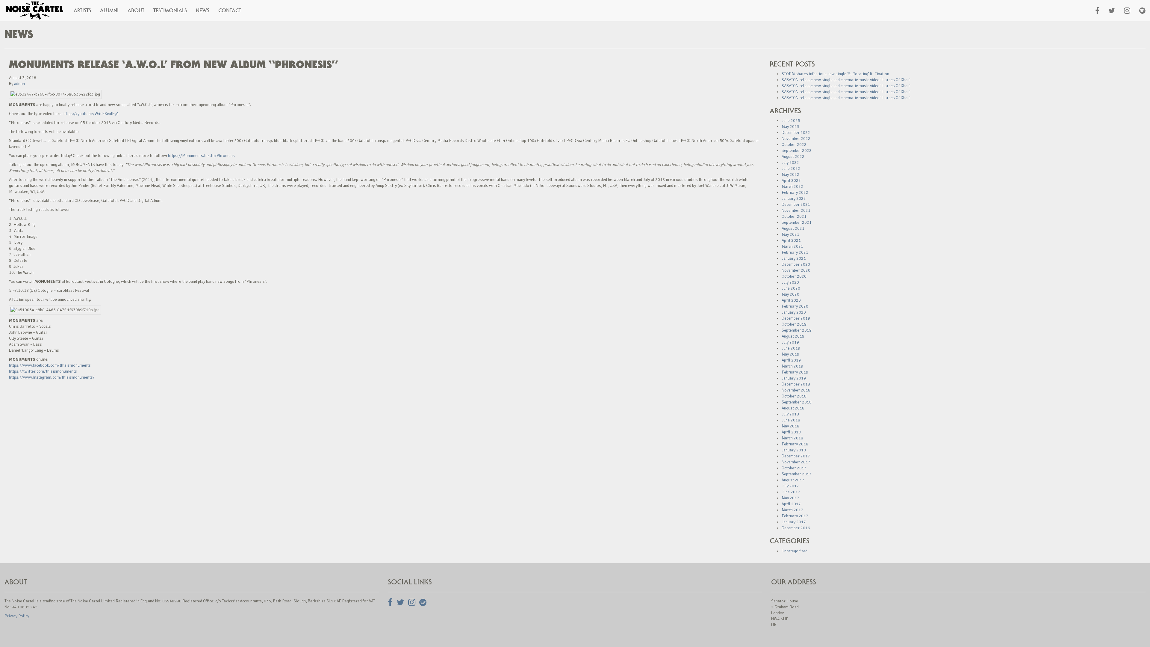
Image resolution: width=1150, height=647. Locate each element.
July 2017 (790, 486)
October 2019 (794, 324)
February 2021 (795, 252)
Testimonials (170, 10)
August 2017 (793, 480)
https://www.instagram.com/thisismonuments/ (52, 377)
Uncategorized (794, 551)
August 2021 (793, 228)
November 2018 (796, 390)
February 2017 (795, 515)
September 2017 (797, 474)
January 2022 (794, 198)
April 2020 (791, 300)
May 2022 (790, 174)
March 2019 (792, 366)
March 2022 (792, 186)
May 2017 (790, 498)
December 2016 (796, 527)
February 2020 (795, 306)
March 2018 (792, 438)
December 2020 (796, 264)
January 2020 (794, 312)
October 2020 (794, 276)
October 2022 (794, 144)
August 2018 (793, 408)
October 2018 (794, 396)
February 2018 (795, 444)
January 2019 (794, 378)
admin (19, 83)
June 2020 (791, 288)
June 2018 (791, 420)
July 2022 (790, 162)
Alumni (109, 10)
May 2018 (790, 426)
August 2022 (793, 156)
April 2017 (791, 504)
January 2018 (794, 450)
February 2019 (795, 372)
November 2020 (796, 270)
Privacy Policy (16, 616)
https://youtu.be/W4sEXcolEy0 (91, 113)
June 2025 (791, 120)
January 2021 (794, 258)
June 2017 (791, 492)
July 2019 (790, 342)
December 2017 (796, 456)
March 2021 (792, 246)
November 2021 (796, 210)
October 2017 (794, 468)
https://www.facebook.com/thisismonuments (50, 365)
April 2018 (791, 432)
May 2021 (790, 234)
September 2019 (797, 330)
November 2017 (796, 462)
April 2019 (791, 360)
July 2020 (790, 282)
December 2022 (796, 132)
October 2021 (794, 216)
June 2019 (791, 348)
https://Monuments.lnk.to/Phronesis (201, 155)
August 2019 (793, 336)
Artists (82, 10)
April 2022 (791, 180)
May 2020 (790, 294)
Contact (229, 10)
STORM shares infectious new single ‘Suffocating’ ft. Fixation (835, 73)
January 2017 (794, 521)
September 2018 (797, 402)
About (136, 10)
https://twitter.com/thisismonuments (43, 371)
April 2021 (791, 240)
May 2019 (790, 354)
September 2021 (797, 222)
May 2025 (790, 126)
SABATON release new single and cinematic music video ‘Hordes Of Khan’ (846, 79)
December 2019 (796, 318)
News (202, 10)
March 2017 (792, 510)
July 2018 (790, 414)
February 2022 (795, 192)
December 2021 (796, 204)
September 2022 (797, 150)
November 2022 (796, 138)
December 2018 (796, 384)
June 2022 (791, 168)
